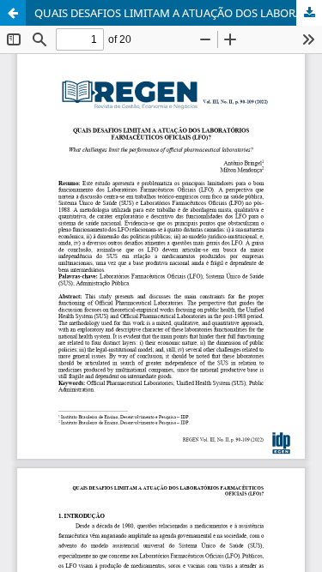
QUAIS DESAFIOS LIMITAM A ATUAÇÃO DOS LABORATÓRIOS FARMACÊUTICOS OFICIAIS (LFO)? (178, 13)
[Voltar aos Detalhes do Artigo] (13, 13)
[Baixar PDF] (309, 13)
